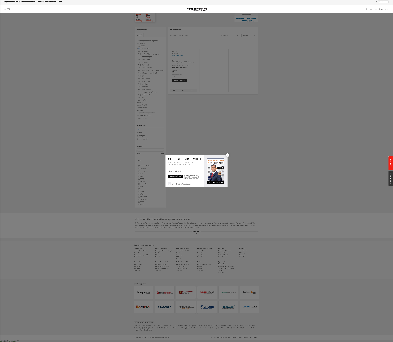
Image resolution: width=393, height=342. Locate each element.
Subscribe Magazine (216, 182)
